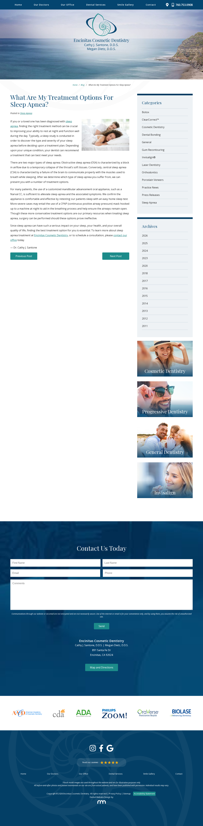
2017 (145, 281)
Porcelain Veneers (153, 180)
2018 (145, 273)
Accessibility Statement (144, 793)
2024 (145, 250)
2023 (145, 258)
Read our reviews (90, 762)
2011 (145, 326)
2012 (145, 318)
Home (18, 5)
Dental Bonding (151, 134)
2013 (145, 311)
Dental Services (95, 5)
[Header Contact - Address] (168, 5)
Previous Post (24, 256)
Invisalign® (149, 157)
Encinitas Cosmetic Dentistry (51, 235)
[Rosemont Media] (101, 802)
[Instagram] (93, 748)
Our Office (67, 5)
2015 (145, 296)
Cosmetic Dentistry (153, 127)
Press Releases (151, 195)
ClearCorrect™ (150, 119)
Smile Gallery (125, 5)
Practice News (150, 187)
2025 (145, 243)
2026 (145, 235)
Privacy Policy (115, 793)
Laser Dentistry (151, 165)
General (146, 142)
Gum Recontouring (153, 150)
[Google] (110, 748)
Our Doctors (41, 5)
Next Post (116, 256)
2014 (145, 303)
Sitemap (127, 793)
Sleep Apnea (26, 113)
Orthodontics (150, 172)
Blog (82, 85)
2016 (145, 288)
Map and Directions (101, 667)
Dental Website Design (100, 797)
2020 (145, 266)
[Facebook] (101, 748)
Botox (145, 112)
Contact (151, 5)
